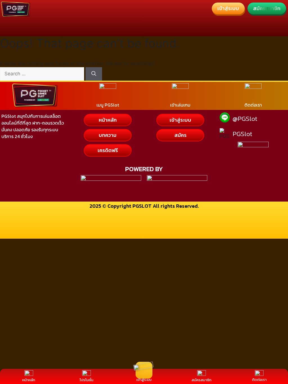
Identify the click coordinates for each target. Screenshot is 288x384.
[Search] (94, 74)
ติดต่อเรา (259, 379)
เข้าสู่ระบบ (144, 379)
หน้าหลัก (28, 380)
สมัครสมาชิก (202, 380)
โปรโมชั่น (86, 380)
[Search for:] (43, 73)
